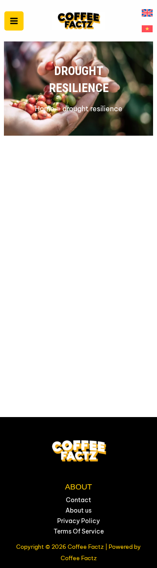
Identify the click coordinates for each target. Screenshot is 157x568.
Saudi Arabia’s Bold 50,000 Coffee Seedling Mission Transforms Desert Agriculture (78, 311)
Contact (78, 500)
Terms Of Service (79, 531)
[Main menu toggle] (14, 21)
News (30, 287)
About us (78, 510)
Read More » (44, 411)
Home (45, 108)
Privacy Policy (78, 521)
